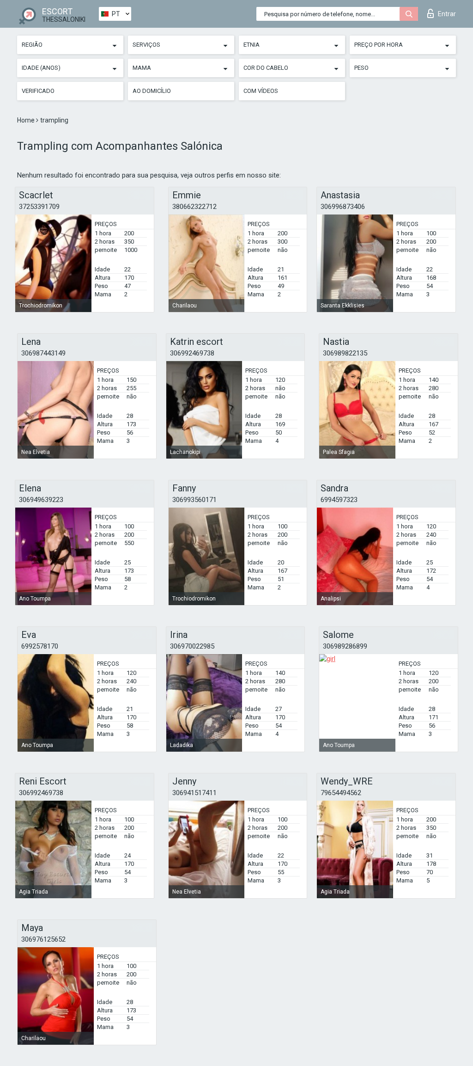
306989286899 (345, 646)
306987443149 (43, 353)
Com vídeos (260, 90)
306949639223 (41, 500)
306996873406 (343, 206)
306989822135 (345, 353)
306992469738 (192, 353)
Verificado (38, 90)
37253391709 (39, 206)
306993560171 (194, 500)
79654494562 (341, 793)
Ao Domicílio (152, 90)
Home (26, 120)
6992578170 (39, 646)
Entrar (447, 14)
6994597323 (339, 500)
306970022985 (192, 646)
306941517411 (194, 793)
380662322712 (194, 206)
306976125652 (43, 939)
